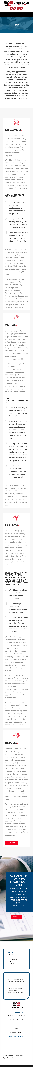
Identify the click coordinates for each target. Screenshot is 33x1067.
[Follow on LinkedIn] (18, 8)
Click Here (16, 917)
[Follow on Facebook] (11, 8)
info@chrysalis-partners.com (16, 1036)
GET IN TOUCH (11, 842)
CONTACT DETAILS (16, 1013)
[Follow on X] (14, 8)
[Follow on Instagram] (21, 8)
